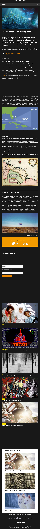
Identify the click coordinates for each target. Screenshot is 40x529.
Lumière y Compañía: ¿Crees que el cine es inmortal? (16, 375)
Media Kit (19, 526)
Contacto (30, 526)
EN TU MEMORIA (19, 514)
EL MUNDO (24, 514)
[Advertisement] (20, 87)
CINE (14, 514)
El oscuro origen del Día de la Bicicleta (12, 425)
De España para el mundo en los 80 (11, 400)
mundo (3, 50)
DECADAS (29, 514)
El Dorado (6, 54)
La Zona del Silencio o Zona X (10, 56)
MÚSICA (10, 514)
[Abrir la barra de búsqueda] (37, 4)
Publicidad (25, 526)
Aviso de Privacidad (12, 526)
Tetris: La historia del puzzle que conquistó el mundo (16, 350)
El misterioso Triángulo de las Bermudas (12, 53)
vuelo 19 (4, 75)
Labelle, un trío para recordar (10, 326)
